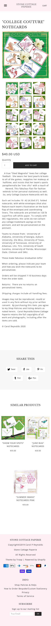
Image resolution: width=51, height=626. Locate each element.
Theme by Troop (14, 559)
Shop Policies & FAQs (25, 585)
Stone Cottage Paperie (26, 5)
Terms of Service (25, 596)
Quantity (6, 160)
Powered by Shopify (35, 559)
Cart (44, 6)
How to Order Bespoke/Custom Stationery (25, 588)
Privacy (25, 592)
